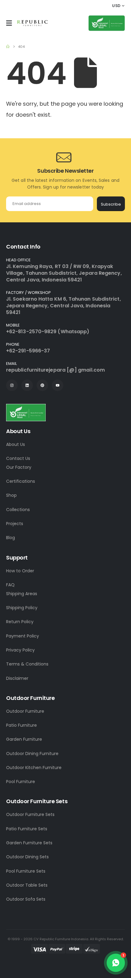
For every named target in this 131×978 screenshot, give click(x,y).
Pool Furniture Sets (25, 871)
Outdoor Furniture (25, 711)
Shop (11, 495)
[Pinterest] (42, 385)
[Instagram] (12, 385)
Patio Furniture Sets (26, 829)
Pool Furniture (20, 782)
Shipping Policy (21, 608)
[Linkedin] (27, 385)
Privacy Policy (20, 650)
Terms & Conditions (27, 664)
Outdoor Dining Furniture (32, 753)
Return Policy (20, 622)
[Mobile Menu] (9, 23)
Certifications (20, 481)
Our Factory (18, 467)
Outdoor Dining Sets (27, 857)
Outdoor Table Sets (27, 885)
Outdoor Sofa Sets (25, 899)
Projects (14, 524)
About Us (15, 444)
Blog (10, 538)
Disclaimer (17, 678)
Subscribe (111, 204)
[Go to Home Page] (7, 46)
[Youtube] (57, 385)
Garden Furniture (24, 739)
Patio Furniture (21, 725)
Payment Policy (22, 636)
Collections (18, 510)
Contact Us (18, 458)
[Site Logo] (32, 23)
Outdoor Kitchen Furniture (34, 767)
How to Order (20, 571)
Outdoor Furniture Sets (30, 814)
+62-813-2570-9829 (31, 331)
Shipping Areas (21, 594)
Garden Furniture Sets (29, 843)
